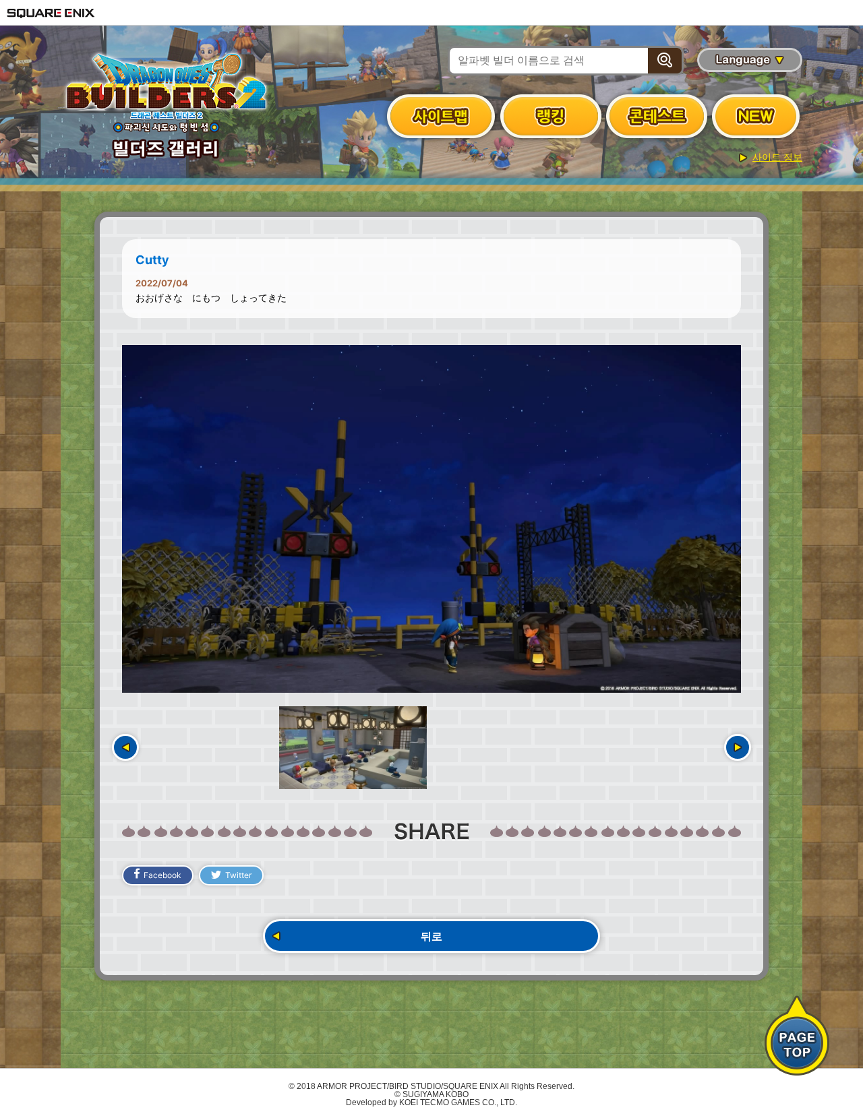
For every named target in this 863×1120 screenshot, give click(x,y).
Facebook (162, 875)
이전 (125, 747)
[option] (431, 519)
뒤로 (431, 936)
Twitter (238, 875)
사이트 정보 (777, 157)
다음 (737, 747)
